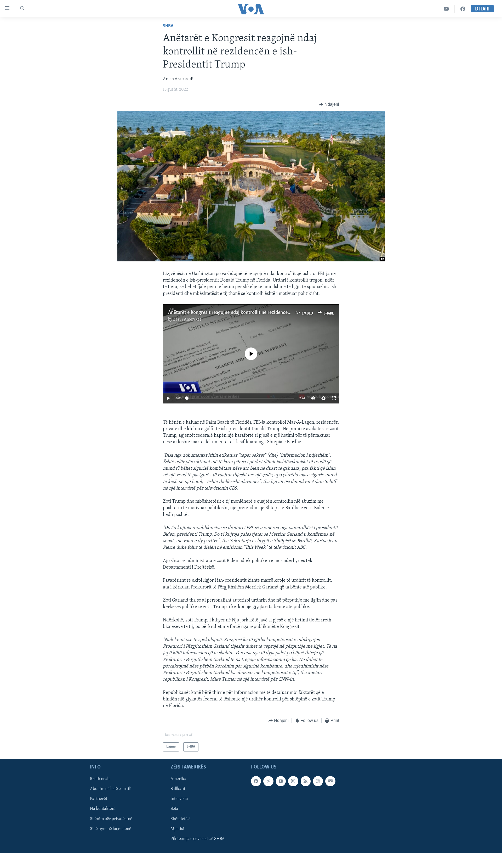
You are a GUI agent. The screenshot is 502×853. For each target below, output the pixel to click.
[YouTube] (446, 9)
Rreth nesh (100, 779)
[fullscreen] (334, 398)
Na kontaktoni (103, 809)
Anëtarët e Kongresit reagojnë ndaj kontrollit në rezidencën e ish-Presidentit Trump (254, 312)
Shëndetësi (180, 819)
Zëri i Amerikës (187, 319)
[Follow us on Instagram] (293, 781)
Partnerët (98, 799)
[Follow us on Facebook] (256, 781)
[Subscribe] (330, 781)
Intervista (179, 799)
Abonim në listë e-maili (111, 789)
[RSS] (306, 781)
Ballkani (177, 789)
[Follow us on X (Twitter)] (268, 781)
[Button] (329, 104)
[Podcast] (318, 781)
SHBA (168, 26)
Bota (174, 809)
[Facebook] (463, 9)
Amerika (178, 779)
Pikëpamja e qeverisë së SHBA (197, 839)
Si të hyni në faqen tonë (110, 829)
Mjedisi (177, 829)
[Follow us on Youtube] (281, 781)
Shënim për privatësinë (111, 819)
